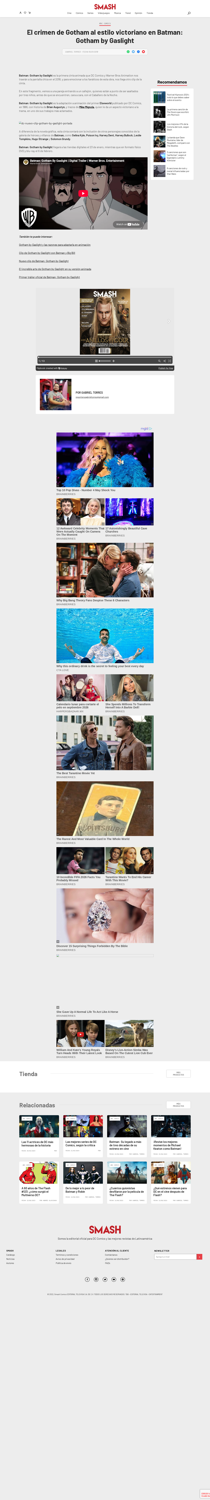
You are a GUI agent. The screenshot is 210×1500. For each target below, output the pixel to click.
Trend (128, 13)
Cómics (79, 13)
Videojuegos (104, 13)
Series (90, 13)
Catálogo (10, 1254)
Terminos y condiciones (67, 1254)
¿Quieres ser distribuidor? (117, 1258)
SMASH (10, 1250)
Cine (69, 13)
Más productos (178, 1073)
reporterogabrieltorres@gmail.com (92, 397)
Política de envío (63, 1263)
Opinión (138, 13)
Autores (10, 1263)
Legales (61, 1250)
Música (117, 13)
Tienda (150, 13)
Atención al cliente (117, 1250)
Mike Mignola (86, 107)
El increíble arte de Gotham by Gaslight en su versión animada (55, 269)
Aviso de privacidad (65, 1258)
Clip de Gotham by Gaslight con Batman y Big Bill (47, 252)
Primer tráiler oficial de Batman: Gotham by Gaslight (49, 277)
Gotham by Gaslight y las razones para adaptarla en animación (55, 244)
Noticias (10, 1258)
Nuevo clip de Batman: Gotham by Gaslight (44, 261)
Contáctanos (111, 1254)
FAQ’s (107, 1263)
